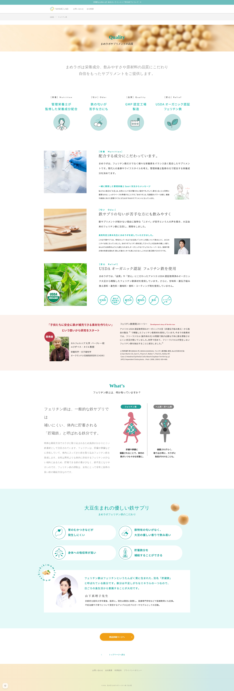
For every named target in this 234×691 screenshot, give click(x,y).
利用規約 (118, 670)
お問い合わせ (97, 670)
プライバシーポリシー (133, 670)
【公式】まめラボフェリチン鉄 (117, 685)
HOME (52, 17)
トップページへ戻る (117, 655)
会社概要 (108, 670)
